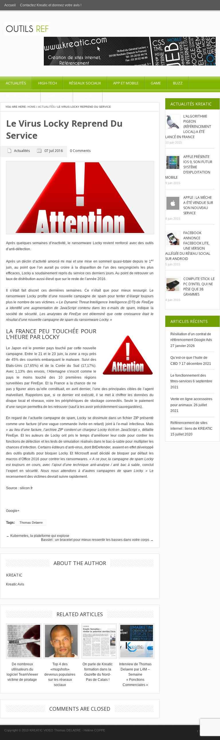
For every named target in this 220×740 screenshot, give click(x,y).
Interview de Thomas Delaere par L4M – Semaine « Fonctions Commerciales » (135, 674)
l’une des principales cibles (114, 389)
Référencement (20, 96)
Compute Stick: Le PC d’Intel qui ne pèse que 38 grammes (199, 286)
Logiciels (88, 96)
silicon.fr (26, 488)
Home (32, 106)
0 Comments (80, 151)
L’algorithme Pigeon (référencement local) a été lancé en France (188, 126)
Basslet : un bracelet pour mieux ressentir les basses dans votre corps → (97, 540)
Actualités (16, 83)
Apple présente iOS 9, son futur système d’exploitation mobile (188, 167)
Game (156, 83)
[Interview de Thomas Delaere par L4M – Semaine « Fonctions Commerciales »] (135, 641)
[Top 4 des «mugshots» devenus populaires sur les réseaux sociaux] (60, 641)
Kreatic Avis (15, 584)
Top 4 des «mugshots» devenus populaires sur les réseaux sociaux (59, 674)
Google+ (12, 511)
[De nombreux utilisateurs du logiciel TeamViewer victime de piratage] (22, 641)
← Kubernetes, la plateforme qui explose (37, 536)
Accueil (10, 5)
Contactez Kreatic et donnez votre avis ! (50, 5)
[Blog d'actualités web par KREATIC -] (27, 35)
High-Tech (47, 83)
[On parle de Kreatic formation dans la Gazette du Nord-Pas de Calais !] (97, 641)
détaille (148, 430)
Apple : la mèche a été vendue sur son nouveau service (198, 205)
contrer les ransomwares (68, 459)
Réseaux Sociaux (85, 83)
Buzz (177, 83)
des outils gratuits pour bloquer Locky (37, 453)
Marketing (57, 96)
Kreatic (14, 575)
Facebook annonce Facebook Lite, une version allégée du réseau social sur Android (187, 245)
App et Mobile (126, 83)
